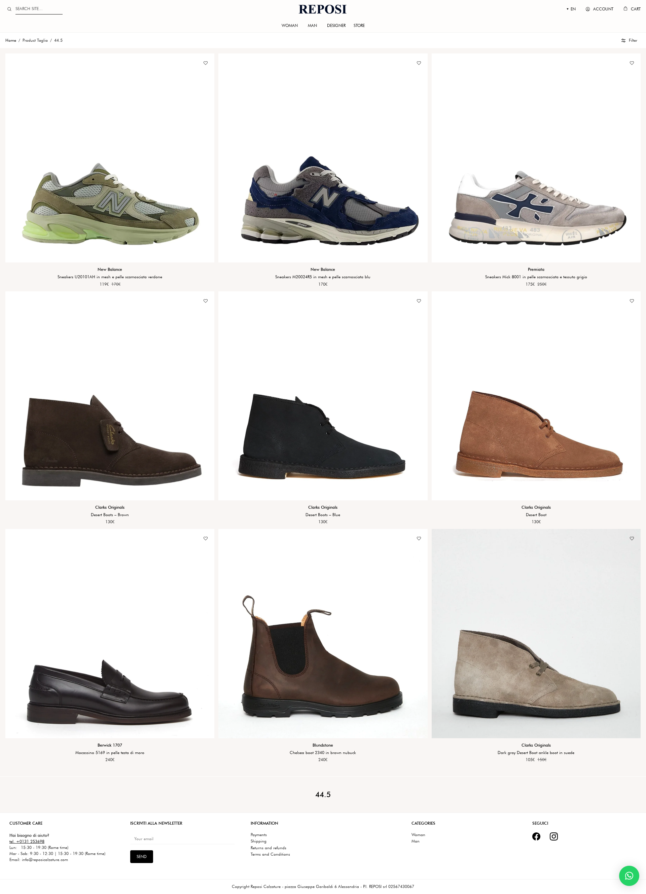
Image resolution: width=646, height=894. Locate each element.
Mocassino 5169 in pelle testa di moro (109, 752)
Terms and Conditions (270, 854)
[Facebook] (536, 836)
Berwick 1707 (110, 744)
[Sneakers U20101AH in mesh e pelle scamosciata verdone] (109, 157)
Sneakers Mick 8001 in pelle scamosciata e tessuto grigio (536, 277)
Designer (336, 25)
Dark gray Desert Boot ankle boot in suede (536, 752)
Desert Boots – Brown (110, 514)
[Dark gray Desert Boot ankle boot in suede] (536, 633)
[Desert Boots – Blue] (322, 395)
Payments (259, 834)
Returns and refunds (268, 848)
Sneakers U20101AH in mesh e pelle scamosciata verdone (110, 277)
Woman (290, 25)
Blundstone (323, 744)
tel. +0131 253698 (26, 841)
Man (312, 25)
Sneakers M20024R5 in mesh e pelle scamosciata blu (322, 277)
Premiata (536, 269)
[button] (629, 40)
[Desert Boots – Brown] (109, 395)
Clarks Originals (109, 506)
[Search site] (9, 9)
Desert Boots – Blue (323, 514)
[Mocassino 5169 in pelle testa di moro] (109, 633)
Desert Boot (536, 514)
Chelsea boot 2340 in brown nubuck (323, 752)
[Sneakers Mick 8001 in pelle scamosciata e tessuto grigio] (536, 157)
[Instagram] (554, 836)
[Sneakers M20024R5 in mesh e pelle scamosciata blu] (322, 157)
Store (359, 25)
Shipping (258, 841)
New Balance (110, 269)
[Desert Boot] (536, 395)
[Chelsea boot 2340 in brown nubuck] (322, 633)
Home (10, 40)
